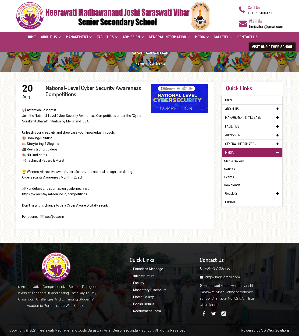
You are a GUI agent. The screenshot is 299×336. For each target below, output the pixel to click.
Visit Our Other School (272, 46)
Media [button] (200, 37)
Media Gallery (234, 161)
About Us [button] (49, 37)
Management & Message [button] (243, 117)
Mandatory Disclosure (150, 290)
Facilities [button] (105, 37)
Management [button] (77, 37)
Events (229, 177)
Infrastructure (143, 276)
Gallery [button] (221, 37)
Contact (231, 202)
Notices (229, 169)
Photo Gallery (143, 297)
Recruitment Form (147, 311)
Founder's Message (148, 269)
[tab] (252, 100)
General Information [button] (168, 37)
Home (31, 37)
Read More (180, 101)
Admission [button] (132, 37)
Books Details (143, 304)
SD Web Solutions (275, 330)
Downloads (232, 185)
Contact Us (247, 37)
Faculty (138, 283)
